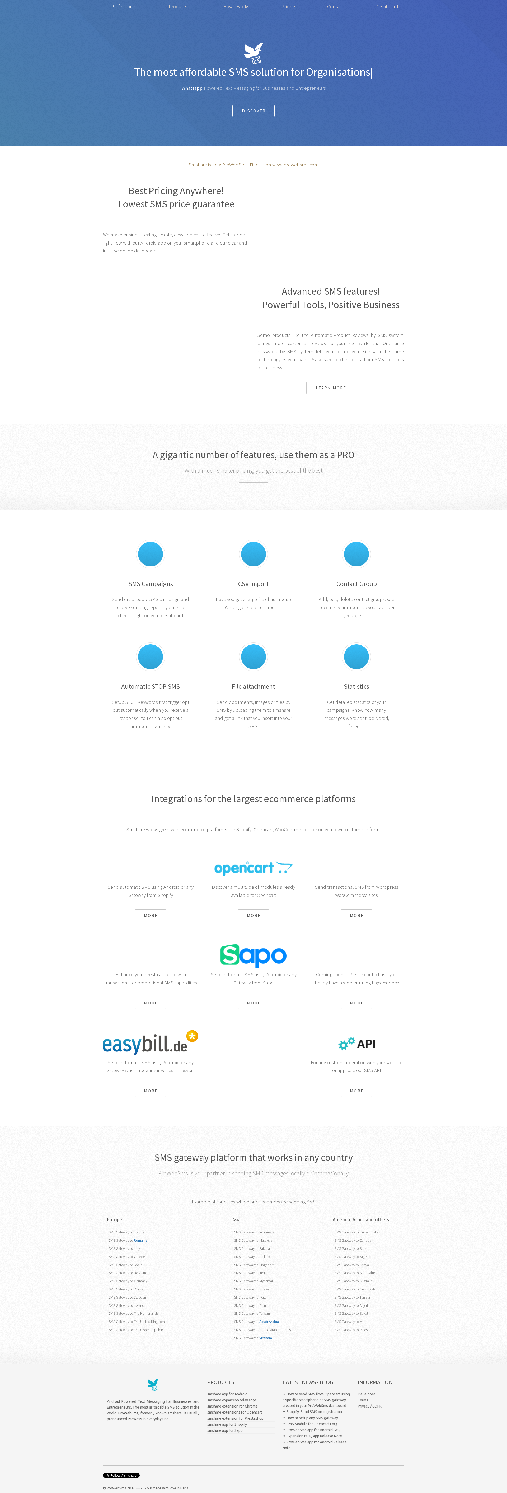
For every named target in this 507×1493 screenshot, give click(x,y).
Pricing (288, 6)
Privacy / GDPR (370, 1406)
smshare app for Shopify (227, 1424)
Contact (335, 6)
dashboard (145, 251)
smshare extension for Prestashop (235, 1418)
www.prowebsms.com (295, 165)
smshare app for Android (227, 1394)
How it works (236, 6)
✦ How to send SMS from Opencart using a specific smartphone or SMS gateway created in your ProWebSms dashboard (316, 1400)
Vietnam (265, 1338)
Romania (140, 1240)
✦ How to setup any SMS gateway (310, 1418)
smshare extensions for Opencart (234, 1412)
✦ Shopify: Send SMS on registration (312, 1412)
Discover (254, 111)
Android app (153, 243)
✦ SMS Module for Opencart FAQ (310, 1424)
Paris (184, 1488)
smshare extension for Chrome (232, 1406)
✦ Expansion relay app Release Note (312, 1436)
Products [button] (178, 6)
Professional (124, 6)
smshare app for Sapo (225, 1430)
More (150, 915)
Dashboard (386, 6)
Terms (363, 1400)
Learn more (331, 388)
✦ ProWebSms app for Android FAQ (311, 1430)
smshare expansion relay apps (232, 1400)
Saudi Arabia (269, 1321)
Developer (366, 1394)
